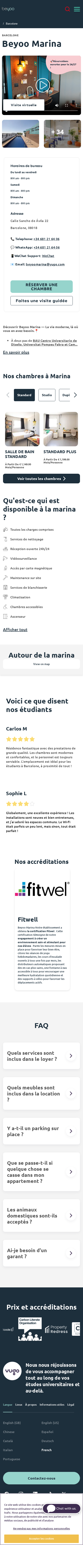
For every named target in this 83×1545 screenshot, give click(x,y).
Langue (7, 1404)
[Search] (67, 9)
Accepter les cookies (41, 1538)
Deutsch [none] (48, 1440)
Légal (70, 1404)
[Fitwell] (42, 889)
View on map (41, 664)
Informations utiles (52, 1404)
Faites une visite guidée (41, 300)
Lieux (18, 1404)
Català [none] (8, 1440)
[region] (41, 1519)
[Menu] (77, 9)
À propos (31, 1404)
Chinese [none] (9, 1431)
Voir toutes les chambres (39, 478)
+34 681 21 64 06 (46, 238)
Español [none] (47, 1431)
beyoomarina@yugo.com (45, 264)
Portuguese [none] (11, 1459)
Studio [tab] (47, 395)
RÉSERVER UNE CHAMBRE (42, 286)
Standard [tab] (24, 395)
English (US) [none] (50, 1422)
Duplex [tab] (67, 395)
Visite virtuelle (24, 105)
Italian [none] (8, 1450)
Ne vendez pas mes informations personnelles (41, 1528)
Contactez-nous (41, 1478)
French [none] (47, 1450)
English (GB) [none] (12, 1422)
